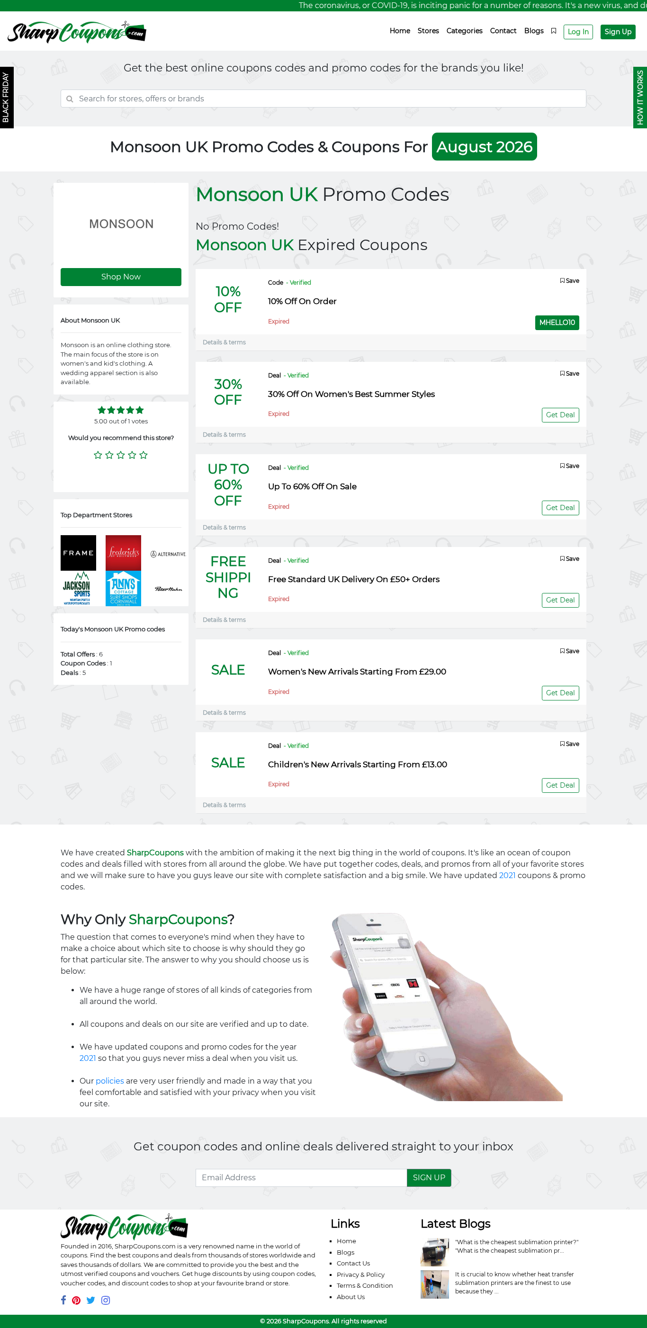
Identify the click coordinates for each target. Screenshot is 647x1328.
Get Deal (560, 415)
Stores (428, 31)
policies (110, 1081)
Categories (465, 31)
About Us (351, 1297)
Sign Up (618, 31)
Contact (503, 31)
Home (400, 31)
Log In (578, 31)
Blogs (534, 31)
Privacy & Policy (361, 1274)
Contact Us (353, 1263)
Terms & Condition (365, 1285)
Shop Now (121, 276)
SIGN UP (429, 1177)
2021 (507, 875)
